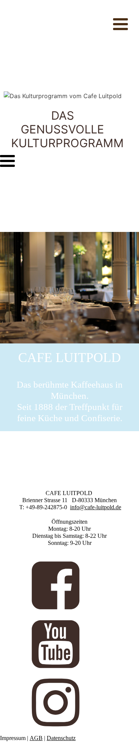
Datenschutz (61, 738)
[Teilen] (98, 8)
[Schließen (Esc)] (114, 8)
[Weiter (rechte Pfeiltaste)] (126, 378)
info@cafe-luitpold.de (95, 507)
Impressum (13, 738)
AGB (36, 738)
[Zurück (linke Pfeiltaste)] (13, 378)
